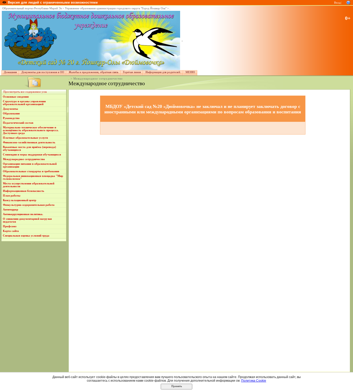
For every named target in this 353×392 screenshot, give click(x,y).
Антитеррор (10, 209)
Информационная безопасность (23, 191)
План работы (11, 195)
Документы (10, 108)
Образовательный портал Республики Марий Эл (32, 8)
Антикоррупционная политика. (23, 214)
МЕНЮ (190, 72)
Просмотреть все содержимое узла (25, 91)
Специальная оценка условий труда (26, 235)
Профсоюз (9, 226)
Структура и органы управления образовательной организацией (24, 103)
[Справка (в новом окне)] (348, 2)
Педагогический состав (18, 122)
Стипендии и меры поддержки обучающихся (32, 154)
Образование (11, 113)
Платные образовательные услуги (25, 137)
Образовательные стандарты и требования (31, 171)
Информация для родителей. (163, 72)
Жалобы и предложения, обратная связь (93, 72)
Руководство (11, 118)
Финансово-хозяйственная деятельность (29, 142)
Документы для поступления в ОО (42, 72)
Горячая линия (132, 72)
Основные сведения (16, 96)
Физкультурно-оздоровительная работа (29, 204)
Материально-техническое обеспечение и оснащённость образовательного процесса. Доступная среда (31, 130)
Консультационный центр (19, 200)
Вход (337, 2)
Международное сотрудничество (24, 159)
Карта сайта (11, 231)
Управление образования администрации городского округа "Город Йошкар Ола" (115, 8)
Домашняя (10, 72)
